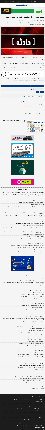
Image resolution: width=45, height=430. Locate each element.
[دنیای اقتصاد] (21, 5)
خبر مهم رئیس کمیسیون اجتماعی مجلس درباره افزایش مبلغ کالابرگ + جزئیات (31, 290)
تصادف (42, 92)
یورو (33, 1)
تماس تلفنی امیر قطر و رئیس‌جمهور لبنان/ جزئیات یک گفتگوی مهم (33, 294)
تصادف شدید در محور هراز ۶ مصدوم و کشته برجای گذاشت (34, 106)
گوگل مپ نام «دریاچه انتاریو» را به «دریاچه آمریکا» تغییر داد (34, 352)
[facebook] (40, 89)
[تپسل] (1, 72)
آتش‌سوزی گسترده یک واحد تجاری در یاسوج (36, 348)
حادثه (37, 92)
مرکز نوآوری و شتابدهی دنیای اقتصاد (15, 406)
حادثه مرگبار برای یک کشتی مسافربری (38, 369)
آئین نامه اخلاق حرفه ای (25, 419)
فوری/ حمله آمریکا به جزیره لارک (38, 249)
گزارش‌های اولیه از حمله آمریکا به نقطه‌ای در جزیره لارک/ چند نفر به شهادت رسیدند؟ (30, 280)
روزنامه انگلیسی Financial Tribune (37, 410)
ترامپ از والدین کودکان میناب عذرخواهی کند (36, 307)
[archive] (16, 423)
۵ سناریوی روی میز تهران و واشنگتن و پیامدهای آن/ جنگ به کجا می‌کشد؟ (31, 316)
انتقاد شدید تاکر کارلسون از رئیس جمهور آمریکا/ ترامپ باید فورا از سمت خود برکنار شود (29, 356)
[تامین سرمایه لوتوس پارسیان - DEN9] (22, 167)
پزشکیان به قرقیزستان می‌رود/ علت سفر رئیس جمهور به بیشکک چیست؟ (32, 365)
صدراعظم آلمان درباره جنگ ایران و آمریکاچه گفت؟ (35, 292)
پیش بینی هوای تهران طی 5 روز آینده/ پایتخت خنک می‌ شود (33, 380)
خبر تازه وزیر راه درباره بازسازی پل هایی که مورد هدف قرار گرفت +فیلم (32, 296)
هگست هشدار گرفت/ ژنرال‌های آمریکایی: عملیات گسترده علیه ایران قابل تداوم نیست (30, 326)
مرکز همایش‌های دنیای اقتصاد (28, 406)
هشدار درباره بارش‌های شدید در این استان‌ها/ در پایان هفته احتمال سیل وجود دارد (30, 223)
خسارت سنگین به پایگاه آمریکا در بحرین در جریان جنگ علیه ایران (33, 305)
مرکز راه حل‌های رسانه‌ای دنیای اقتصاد (19, 408)
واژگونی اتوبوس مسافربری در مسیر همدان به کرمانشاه (35, 303)
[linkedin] (36, 89)
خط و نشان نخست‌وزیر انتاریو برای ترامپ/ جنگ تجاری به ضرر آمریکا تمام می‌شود (30, 314)
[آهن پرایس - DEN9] (22, 150)
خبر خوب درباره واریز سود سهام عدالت (37, 204)
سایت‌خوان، (39, 85)
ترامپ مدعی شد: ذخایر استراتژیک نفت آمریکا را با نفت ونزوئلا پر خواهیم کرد (31, 354)
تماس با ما (41, 415)
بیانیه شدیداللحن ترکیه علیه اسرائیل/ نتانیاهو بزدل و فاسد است (33, 243)
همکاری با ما (18, 415)
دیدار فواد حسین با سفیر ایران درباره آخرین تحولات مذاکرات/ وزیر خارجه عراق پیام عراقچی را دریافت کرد (27, 324)
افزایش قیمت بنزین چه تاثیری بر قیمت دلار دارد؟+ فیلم (35, 345)
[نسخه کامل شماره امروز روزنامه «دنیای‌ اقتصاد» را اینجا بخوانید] (35, 126)
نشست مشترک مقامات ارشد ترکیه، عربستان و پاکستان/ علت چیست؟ (33, 371)
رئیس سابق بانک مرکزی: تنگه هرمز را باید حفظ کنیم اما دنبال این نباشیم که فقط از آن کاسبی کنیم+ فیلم (27, 361)
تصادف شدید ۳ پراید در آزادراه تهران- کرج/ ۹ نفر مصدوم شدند (34, 104)
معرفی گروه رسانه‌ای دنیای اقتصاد (37, 399)
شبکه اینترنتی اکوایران (17, 399)
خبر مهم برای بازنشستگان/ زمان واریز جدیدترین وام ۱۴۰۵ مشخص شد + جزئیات (30, 337)
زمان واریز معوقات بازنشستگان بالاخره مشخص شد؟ (35, 221)
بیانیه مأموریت (33, 419)
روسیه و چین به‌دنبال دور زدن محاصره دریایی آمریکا (35, 341)
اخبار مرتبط (22, 102)
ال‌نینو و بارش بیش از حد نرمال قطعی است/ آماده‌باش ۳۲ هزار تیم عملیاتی (31, 202)
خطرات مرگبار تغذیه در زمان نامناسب (38, 301)
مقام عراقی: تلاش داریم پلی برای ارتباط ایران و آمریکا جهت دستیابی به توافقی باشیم (30, 241)
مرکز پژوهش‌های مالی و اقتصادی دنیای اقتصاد (35, 408)
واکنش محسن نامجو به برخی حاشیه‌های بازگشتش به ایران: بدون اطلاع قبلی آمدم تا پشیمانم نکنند (27, 245)
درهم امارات (22, 1)
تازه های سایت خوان (22, 275)
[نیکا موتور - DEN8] (22, 138)
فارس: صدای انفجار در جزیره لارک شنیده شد (36, 285)
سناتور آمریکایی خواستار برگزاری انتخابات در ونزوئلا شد (35, 339)
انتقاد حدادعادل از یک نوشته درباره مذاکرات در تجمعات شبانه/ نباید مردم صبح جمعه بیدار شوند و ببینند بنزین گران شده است (23, 192)
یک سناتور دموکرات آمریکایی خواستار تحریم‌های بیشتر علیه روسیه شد (32, 309)
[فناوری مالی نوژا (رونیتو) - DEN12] (22, 263)
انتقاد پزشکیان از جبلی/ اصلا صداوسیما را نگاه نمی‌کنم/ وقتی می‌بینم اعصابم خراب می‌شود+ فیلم (28, 219)
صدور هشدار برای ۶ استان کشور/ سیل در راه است (35, 236)
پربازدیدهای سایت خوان (22, 189)
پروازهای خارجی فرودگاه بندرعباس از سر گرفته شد (35, 330)
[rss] (22, 423)
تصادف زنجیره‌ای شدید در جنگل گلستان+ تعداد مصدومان (34, 111)
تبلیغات (36, 415)
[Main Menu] (43, 5)
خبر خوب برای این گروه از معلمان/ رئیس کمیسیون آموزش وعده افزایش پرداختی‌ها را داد (29, 247)
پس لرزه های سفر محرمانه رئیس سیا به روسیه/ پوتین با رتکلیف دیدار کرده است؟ (30, 358)
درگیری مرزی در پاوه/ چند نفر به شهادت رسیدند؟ (36, 198)
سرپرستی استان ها (25, 415)
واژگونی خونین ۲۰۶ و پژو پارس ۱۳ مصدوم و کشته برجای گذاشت (33, 113)
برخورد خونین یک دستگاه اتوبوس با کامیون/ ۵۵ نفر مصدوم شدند (33, 109)
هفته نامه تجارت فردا (8, 399)
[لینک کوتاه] (42, 89)
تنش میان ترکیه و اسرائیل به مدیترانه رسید (37, 278)
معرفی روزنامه (40, 419)
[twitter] (38, 89)
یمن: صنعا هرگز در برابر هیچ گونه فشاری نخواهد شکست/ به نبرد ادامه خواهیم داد (30, 382)
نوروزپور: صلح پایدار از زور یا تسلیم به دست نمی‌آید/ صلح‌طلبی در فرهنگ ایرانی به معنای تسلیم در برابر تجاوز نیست (24, 350)
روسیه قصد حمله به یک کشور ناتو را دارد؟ (37, 334)
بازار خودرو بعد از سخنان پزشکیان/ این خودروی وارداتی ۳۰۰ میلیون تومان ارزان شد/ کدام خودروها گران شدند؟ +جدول (24, 206)
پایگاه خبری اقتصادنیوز (39, 401)
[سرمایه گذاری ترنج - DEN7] (22, 11)
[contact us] (18, 423)
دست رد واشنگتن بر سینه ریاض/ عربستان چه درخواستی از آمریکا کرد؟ (32, 225)
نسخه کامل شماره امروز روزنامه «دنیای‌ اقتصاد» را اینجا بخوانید (14, 121)
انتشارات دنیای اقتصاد (39, 406)
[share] (20, 423)
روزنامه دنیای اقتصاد (26, 399)
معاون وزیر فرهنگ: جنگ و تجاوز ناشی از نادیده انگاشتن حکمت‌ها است (32, 363)
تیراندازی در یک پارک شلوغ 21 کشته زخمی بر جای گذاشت (34, 298)
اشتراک (31, 415)
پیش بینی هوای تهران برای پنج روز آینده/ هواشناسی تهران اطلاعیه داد (32, 332)
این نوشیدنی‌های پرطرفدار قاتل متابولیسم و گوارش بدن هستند (33, 234)
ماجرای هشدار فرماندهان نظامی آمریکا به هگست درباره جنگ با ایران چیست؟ (31, 251)
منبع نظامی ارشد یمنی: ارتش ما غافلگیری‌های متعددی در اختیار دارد (33, 321)
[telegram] (34, 89)
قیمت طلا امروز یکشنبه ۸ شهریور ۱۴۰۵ (37, 200)
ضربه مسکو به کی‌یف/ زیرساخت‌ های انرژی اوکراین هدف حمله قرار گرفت (32, 238)
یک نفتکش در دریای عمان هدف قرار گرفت (37, 328)
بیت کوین (12, 1)
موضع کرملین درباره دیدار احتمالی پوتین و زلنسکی (35, 311)
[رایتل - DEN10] (22, 182)
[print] (32, 89)
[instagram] (29, 423)
